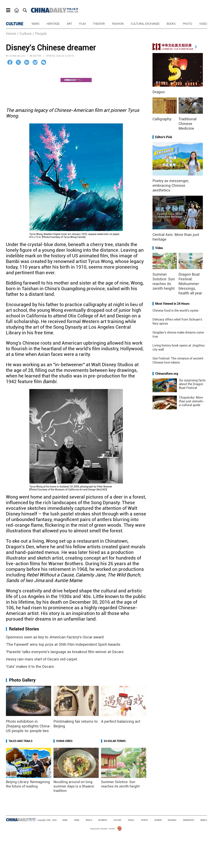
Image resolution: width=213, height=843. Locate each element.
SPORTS (144, 820)
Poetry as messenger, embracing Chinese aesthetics (170, 185)
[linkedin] (27, 62)
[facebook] (10, 62)
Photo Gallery (22, 680)
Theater (99, 23)
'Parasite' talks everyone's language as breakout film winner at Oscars (65, 652)
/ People (40, 33)
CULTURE (14, 23)
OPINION (158, 820)
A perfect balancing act (120, 721)
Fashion (118, 23)
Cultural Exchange (145, 23)
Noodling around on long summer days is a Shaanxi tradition (73, 786)
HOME (65, 820)
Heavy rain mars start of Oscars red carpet (41, 659)
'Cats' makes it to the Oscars (30, 666)
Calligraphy (161, 119)
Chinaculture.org (166, 373)
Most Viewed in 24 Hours (172, 304)
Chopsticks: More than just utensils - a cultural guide (192, 401)
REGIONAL (172, 820)
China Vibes (64, 741)
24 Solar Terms (115, 741)
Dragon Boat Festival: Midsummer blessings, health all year (190, 283)
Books (171, 23)
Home (11, 33)
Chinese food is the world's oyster (175, 310)
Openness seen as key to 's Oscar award (55, 637)
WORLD (89, 820)
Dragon (158, 92)
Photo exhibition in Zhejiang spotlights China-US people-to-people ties (28, 726)
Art (69, 23)
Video (203, 23)
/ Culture (24, 33)
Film (82, 23)
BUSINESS (102, 820)
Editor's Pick (163, 137)
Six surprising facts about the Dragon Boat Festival (192, 384)
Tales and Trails (20, 741)
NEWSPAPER (188, 820)
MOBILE (203, 820)
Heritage (53, 23)
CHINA (76, 820)
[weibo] (35, 62)
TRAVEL (131, 820)
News (35, 23)
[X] (18, 62)
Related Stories (24, 629)
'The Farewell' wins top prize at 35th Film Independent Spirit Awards (63, 644)
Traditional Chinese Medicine (187, 124)
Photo (187, 23)
